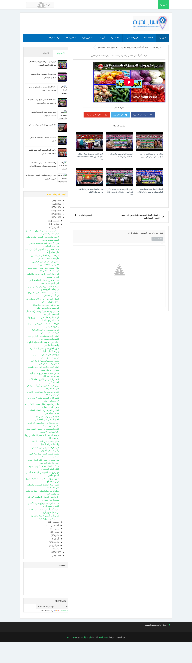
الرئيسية (163, 5)
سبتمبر (55, 522)
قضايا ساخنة (148, 38)
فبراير (56, 545)
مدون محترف (71, 637)
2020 (58, 552)
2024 (58, 207)
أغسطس (54, 525)
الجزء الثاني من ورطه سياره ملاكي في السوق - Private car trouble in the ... (120, 192)
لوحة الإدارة (86, 637)
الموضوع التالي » (85, 215)
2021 (58, 217)
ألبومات (102, 38)
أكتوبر (56, 227)
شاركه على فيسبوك (140, 115)
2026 (58, 200)
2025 (58, 204)
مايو (57, 535)
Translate (63, 610)
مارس (56, 542)
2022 (58, 214)
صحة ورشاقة (71, 38)
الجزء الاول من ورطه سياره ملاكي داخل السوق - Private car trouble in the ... (89, 156)
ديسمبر (55, 221)
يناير (57, 549)
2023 (58, 211)
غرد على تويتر (118, 115)
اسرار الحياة (103, 637)
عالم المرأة (115, 38)
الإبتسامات (157, 238)
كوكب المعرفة (54, 38)
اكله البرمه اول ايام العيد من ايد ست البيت (41, 125)
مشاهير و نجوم (87, 38)
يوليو (56, 529)
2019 (58, 555)
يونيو (56, 532)
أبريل (56, 539)
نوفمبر (55, 224)
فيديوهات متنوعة (132, 38)
